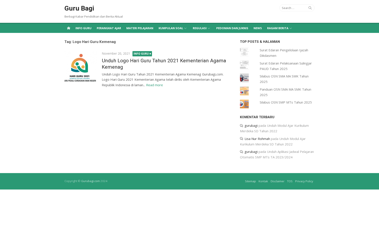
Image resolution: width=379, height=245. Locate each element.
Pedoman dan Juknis (232, 28)
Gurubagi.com (90, 181)
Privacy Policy (304, 181)
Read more (154, 85)
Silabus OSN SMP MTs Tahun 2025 (286, 102)
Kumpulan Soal (171, 28)
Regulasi (200, 28)
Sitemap (250, 181)
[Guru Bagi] (68, 28)
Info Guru (83, 28)
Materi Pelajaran (139, 28)
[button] (80, 67)
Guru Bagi (79, 8)
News (258, 28)
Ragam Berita (277, 28)
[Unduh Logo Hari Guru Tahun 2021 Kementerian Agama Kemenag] (80, 67)
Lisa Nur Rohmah (257, 138)
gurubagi (251, 125)
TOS (290, 181)
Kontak (263, 181)
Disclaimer (277, 181)
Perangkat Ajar (109, 28)
